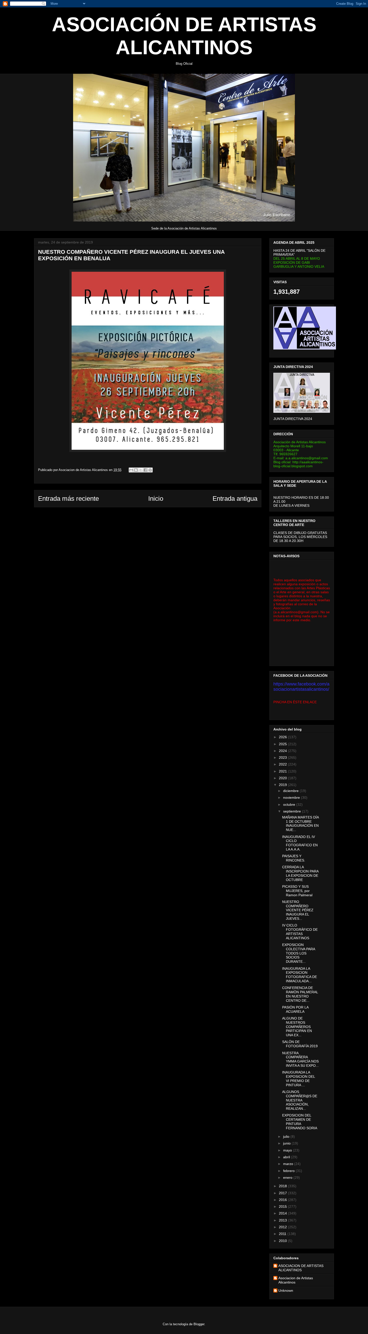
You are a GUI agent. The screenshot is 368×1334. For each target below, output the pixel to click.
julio (286, 1136)
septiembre (292, 811)
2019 (283, 785)
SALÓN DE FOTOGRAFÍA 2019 (300, 1044)
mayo (288, 1150)
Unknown (285, 1290)
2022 (283, 764)
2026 (283, 737)
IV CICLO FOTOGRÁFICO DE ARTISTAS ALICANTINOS (300, 931)
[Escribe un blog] (135, 470)
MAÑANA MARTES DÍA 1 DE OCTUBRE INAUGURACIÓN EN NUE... (300, 823)
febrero (289, 1171)
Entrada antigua (235, 498)
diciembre (291, 791)
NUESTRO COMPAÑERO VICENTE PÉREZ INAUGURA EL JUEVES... (297, 910)
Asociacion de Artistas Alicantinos (295, 1280)
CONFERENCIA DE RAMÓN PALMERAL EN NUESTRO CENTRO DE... (300, 994)
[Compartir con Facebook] (145, 470)
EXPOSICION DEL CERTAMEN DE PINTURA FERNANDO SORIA (299, 1121)
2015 (283, 1206)
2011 (283, 1234)
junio (287, 1143)
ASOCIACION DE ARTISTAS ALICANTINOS (300, 1268)
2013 (283, 1220)
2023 (283, 758)
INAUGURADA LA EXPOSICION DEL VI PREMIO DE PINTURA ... (298, 1078)
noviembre (292, 798)
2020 (283, 778)
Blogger (199, 1324)
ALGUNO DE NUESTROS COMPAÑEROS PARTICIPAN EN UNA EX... (297, 1026)
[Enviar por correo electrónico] (131, 470)
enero (288, 1178)
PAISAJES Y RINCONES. (293, 858)
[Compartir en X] (140, 470)
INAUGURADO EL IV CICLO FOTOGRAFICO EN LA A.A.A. (300, 843)
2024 (283, 751)
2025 (283, 744)
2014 (283, 1213)
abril (287, 1157)
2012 (283, 1227)
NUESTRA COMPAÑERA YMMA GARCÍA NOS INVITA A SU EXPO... (300, 1059)
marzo (288, 1164)
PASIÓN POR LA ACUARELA (295, 1009)
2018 (283, 1186)
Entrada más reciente (68, 498)
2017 (283, 1193)
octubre (289, 804)
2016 (283, 1200)
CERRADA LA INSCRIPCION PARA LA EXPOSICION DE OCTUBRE (300, 873)
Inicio (155, 498)
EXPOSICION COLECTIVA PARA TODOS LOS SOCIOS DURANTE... (298, 953)
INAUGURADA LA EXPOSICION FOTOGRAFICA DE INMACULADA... (299, 974)
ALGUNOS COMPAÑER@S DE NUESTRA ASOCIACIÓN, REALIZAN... (299, 1100)
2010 (283, 1241)
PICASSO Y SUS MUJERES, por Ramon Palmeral (297, 890)
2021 (283, 771)
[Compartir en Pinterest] (150, 470)
